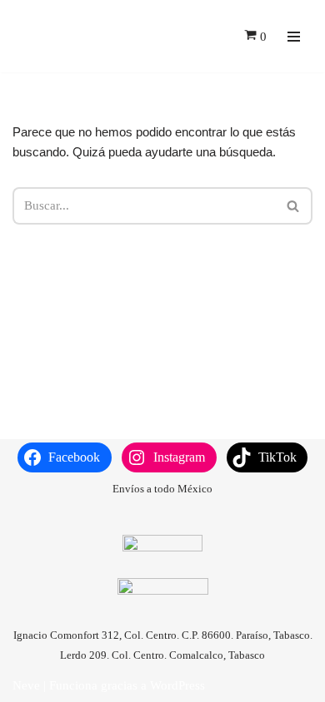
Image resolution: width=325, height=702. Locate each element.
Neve (26, 685)
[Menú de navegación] (293, 36)
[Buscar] (293, 206)
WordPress (177, 685)
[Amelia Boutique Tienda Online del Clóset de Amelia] (45, 36)
